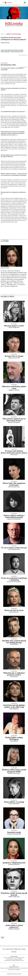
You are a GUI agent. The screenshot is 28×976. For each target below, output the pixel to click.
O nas (4, 949)
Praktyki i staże (17, 949)
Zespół (7, 949)
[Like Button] (2, 937)
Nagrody (23, 949)
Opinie (11, 949)
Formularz (14, 951)
